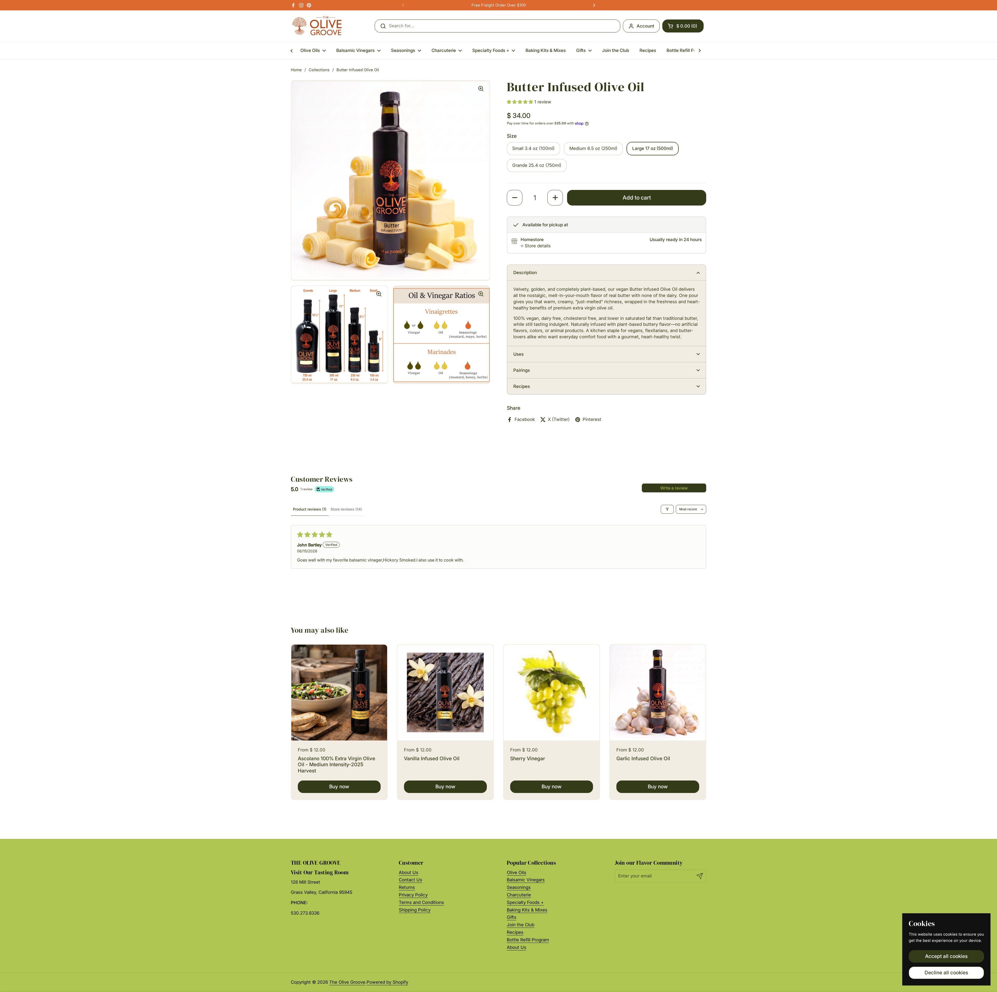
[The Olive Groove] (317, 26)
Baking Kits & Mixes (527, 909)
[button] (683, 25)
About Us (408, 872)
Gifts (511, 917)
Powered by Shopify (387, 982)
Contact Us (410, 879)
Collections (319, 70)
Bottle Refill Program (528, 939)
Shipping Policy (414, 909)
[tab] (536, 246)
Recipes (515, 932)
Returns (407, 887)
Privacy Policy (413, 894)
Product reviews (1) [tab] (309, 509)
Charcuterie (519, 894)
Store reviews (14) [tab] (346, 509)
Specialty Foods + (525, 902)
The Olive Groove (347, 982)
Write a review (674, 488)
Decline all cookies (946, 972)
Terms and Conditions (421, 902)
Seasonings (519, 887)
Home (296, 70)
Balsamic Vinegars (526, 879)
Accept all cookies (946, 956)
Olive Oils (516, 872)
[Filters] (667, 509)
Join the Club (520, 924)
